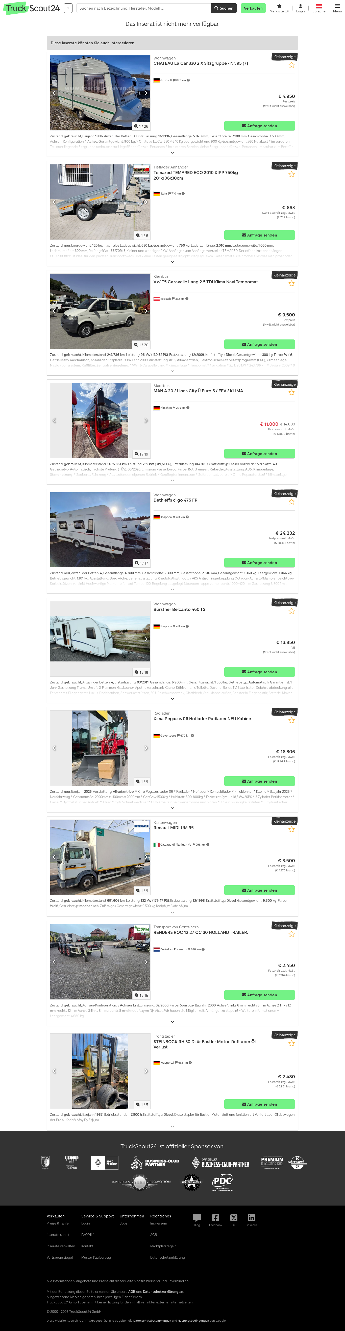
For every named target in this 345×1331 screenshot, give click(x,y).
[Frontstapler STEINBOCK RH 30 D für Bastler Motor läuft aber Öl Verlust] (100, 1071)
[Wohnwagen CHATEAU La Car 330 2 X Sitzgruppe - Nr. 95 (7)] (100, 93)
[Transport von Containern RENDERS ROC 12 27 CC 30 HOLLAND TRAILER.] (100, 961)
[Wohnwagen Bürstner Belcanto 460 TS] (100, 638)
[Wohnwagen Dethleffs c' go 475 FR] (100, 529)
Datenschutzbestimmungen (152, 1320)
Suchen (225, 8)
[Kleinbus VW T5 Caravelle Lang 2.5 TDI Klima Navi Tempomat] (100, 311)
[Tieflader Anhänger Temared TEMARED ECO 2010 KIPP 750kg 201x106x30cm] (100, 202)
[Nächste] (146, 93)
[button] (337, 8)
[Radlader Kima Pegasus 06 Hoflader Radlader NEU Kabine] (100, 748)
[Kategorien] (68, 8)
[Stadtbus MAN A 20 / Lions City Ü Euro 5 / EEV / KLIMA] (100, 420)
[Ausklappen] (172, 153)
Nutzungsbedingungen (193, 1320)
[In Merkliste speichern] (291, 64)
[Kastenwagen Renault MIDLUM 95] (100, 857)
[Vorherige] (54, 93)
